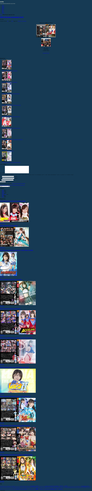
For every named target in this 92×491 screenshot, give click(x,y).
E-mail (1, 178)
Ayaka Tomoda (17, 486)
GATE (40, 486)
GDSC (47, 486)
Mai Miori (6, 487)
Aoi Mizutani (9, 486)
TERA (3, 8)
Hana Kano (69, 486)
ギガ (13, 489)
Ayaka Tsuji (23, 486)
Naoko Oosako (35, 487)
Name (1, 176)
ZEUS (3, 12)
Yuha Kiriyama (80, 487)
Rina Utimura (49, 487)
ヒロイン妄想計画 (30, 489)
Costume (34, 486)
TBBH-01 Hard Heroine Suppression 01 (18, 185)
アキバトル (9, 489)
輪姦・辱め (55, 489)
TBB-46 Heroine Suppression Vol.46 (11, 17)
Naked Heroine (30, 487)
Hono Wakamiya (78, 486)
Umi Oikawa (75, 487)
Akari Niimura (3, 486)
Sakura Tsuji (62, 487)
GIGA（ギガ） (61, 486)
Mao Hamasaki (10, 487)
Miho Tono (15, 487)
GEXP (52, 486)
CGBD (28, 486)
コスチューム (21, 489)
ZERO (3, 11)
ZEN (2, 10)
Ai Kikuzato (19, 21)
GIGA (3, 5)
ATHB (13, 486)
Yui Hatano (84, 487)
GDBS (43, 486)
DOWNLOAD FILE (46, 53)
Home (1, 14)
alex (7, 21)
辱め (61, 489)
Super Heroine (69, 487)
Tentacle (3, 7)
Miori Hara (25, 487)
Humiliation (85, 486)
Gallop (3, 6)
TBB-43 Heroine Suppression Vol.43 (6, 185)
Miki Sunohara (20, 487)
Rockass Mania (53, 487)
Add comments (24, 21)
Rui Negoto (58, 487)
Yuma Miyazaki (89, 487)
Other (3, 9)
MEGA (3, 191)
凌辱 (34, 489)
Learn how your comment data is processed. (18, 183)
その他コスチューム (3, 489)
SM (65, 487)
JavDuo (2, 1)
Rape (46, 487)
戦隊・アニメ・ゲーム (43, 489)
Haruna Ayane (73, 486)
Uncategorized (4, 194)
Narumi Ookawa (41, 487)
